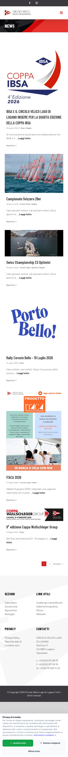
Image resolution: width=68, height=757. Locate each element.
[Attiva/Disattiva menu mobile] (61, 12)
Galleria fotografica (47, 606)
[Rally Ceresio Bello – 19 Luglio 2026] (34, 322)
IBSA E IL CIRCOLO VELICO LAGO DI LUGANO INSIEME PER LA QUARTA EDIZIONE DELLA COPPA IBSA (34, 117)
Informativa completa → (45, 735)
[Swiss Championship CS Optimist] (34, 243)
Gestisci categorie (51, 743)
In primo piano (25, 482)
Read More (10, 145)
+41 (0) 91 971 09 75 (48, 660)
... (23, 138)
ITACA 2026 (13, 477)
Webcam (41, 613)
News (23, 128)
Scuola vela (11, 606)
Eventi (22, 204)
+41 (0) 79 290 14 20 (50, 667)
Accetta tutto (19, 743)
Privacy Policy (12, 637)
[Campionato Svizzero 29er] (34, 173)
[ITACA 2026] (34, 430)
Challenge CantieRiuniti (49, 602)
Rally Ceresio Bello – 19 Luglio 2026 (29, 357)
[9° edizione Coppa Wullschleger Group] (34, 515)
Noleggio (10, 613)
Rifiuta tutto (34, 751)
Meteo (39, 610)
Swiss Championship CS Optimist (28, 262)
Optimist (34, 267)
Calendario (11, 602)
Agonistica (11, 610)
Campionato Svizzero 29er (23, 199)
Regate (28, 128)
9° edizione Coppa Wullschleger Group (32, 527)
